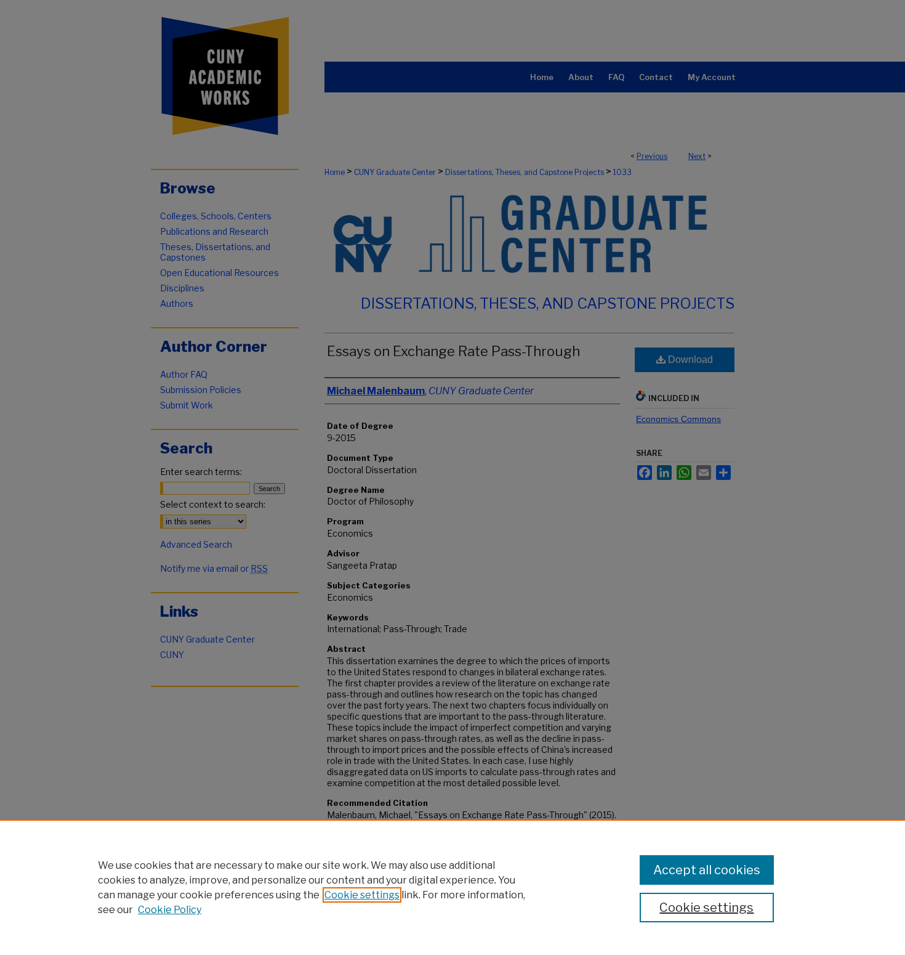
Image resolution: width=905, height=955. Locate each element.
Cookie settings (362, 895)
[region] (452, 887)
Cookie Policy (169, 910)
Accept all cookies (706, 870)
